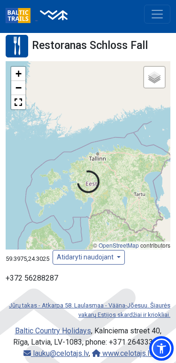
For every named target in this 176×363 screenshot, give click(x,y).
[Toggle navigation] (157, 14)
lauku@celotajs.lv (60, 353)
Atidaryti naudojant (86, 257)
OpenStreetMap (119, 245)
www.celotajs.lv (126, 353)
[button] (18, 74)
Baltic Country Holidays (53, 330)
